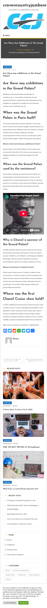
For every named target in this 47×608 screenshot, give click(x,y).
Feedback (11, 545)
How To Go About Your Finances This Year (22, 519)
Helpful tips (10, 575)
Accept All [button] (23, 603)
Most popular (34, 575)
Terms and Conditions (15, 555)
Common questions (21, 570)
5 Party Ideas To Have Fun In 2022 (17, 410)
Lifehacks (7, 67)
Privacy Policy (12, 550)
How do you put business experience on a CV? (34, 360)
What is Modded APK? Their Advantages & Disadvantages (22, 507)
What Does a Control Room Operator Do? (20, 489)
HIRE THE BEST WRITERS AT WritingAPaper (21, 447)
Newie (14, 70)
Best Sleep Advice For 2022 (17, 514)
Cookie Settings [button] (10, 603)
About (9, 540)
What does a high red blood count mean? (12, 360)
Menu (7, 35)
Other (8, 579)
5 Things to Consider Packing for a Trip (21, 500)
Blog (7, 570)
